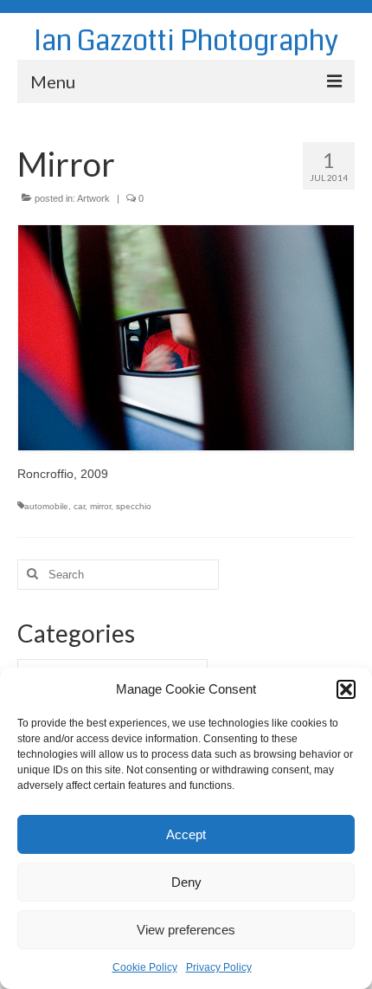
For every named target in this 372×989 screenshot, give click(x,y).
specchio (133, 506)
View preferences (186, 929)
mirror (100, 506)
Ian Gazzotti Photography (186, 41)
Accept (186, 834)
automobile (46, 506)
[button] (346, 689)
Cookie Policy (144, 967)
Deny (186, 882)
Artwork (93, 198)
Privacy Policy (219, 967)
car (79, 506)
